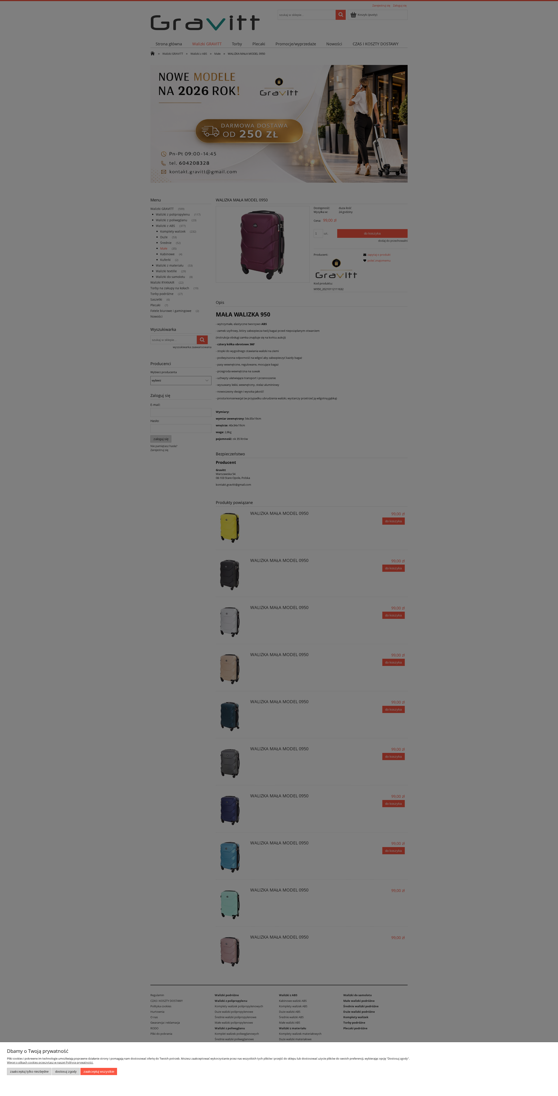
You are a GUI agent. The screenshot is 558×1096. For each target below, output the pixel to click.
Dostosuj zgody (66, 1071)
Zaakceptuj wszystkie (98, 1071)
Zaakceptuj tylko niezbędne (29, 1071)
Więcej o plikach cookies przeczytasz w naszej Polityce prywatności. (50, 1062)
